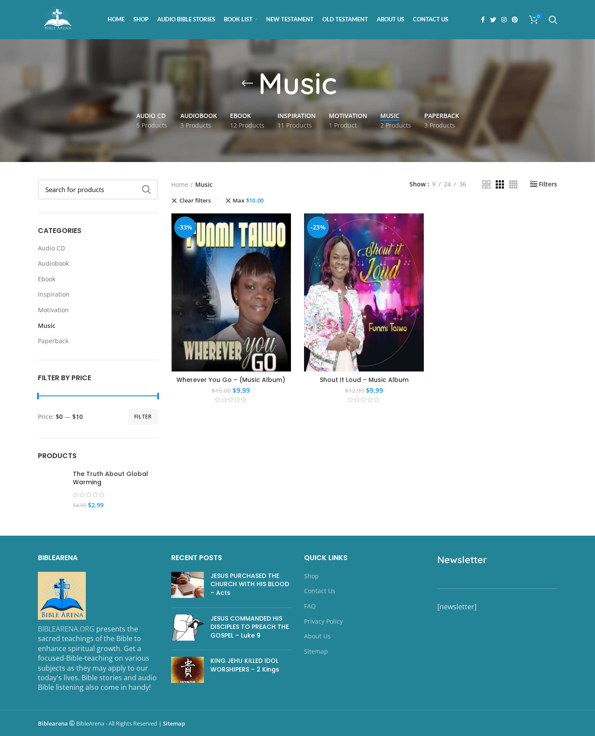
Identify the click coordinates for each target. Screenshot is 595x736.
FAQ (310, 606)
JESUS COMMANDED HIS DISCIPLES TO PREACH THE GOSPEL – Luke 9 (249, 627)
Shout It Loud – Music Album (364, 379)
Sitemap (316, 651)
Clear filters (195, 201)
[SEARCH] (146, 189)
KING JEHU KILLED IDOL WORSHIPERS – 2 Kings (244, 665)
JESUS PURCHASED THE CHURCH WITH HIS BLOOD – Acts (249, 584)
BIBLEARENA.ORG (66, 629)
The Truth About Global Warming (110, 478)
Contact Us (319, 591)
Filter (143, 416)
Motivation (53, 310)
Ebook (46, 279)
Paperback (53, 341)
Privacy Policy (323, 621)
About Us (317, 636)
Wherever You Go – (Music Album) (230, 379)
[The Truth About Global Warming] (52, 494)
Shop (311, 576)
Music (46, 325)
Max (248, 200)
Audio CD (51, 248)
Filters (548, 184)
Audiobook (53, 263)
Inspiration (54, 294)
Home (179, 184)
